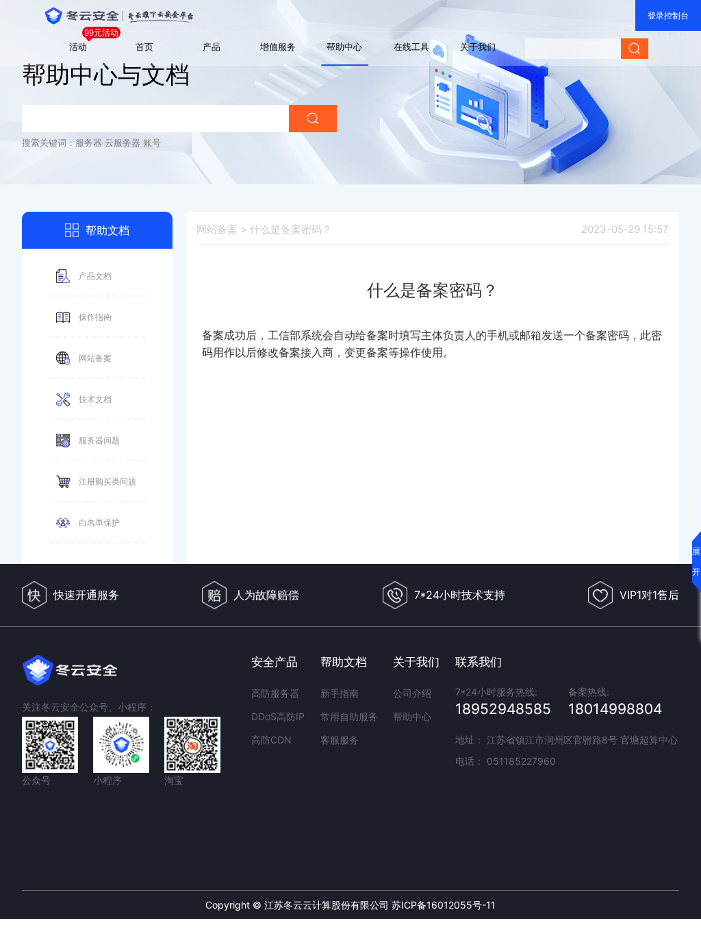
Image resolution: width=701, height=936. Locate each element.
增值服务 (278, 46)
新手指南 (339, 693)
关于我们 (478, 46)
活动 (78, 46)
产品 (211, 46)
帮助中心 (344, 46)
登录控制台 (668, 15)
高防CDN (271, 740)
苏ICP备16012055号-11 (444, 905)
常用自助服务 (349, 716)
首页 (144, 46)
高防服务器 (275, 693)
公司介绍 (412, 693)
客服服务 (339, 740)
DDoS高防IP (278, 716)
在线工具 (411, 46)
